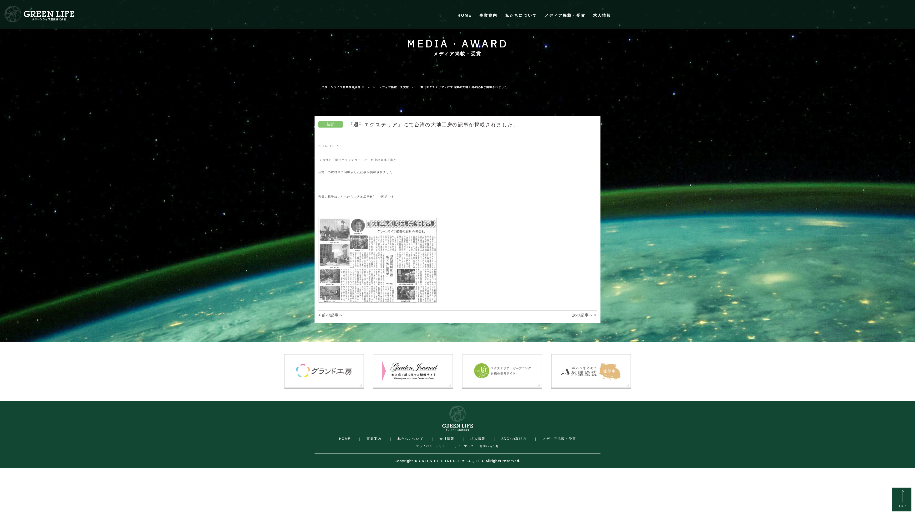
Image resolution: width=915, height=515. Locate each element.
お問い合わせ (489, 446)
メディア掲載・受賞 (565, 15)
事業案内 (488, 15)
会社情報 (446, 439)
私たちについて (521, 15)
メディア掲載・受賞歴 (394, 87)
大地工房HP (366, 196)
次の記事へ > (584, 315)
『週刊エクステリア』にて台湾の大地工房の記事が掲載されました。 (463, 87)
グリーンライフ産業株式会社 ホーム (346, 87)
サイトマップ (464, 446)
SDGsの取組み (514, 439)
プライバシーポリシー (432, 446)
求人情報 (602, 15)
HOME (465, 15)
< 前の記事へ (330, 315)
